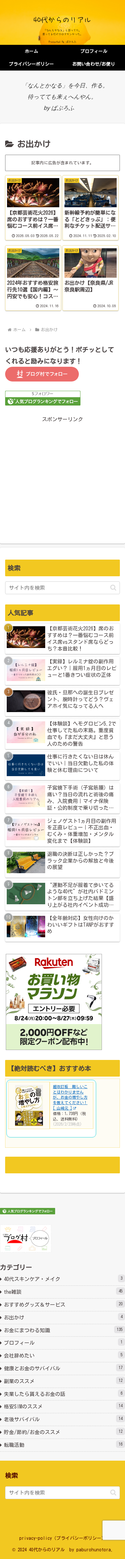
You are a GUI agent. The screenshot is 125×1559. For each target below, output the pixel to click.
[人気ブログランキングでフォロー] (42, 397)
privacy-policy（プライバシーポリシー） (62, 1538)
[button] (113, 587)
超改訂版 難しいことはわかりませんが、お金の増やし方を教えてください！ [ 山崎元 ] (70, 1097)
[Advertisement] (62, 474)
